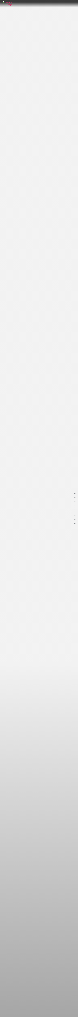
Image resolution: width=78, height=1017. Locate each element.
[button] (45, 2)
